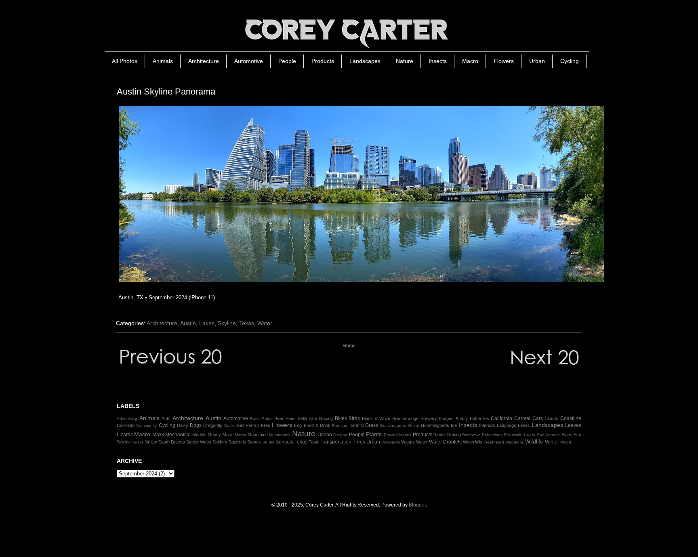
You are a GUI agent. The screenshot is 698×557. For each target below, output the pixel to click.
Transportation (335, 442)
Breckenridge (405, 418)
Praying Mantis (397, 435)
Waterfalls (472, 441)
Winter (552, 442)
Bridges (446, 418)
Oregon (340, 435)
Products (322, 61)
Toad (313, 441)
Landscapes (365, 61)
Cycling (569, 61)
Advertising (127, 418)
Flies (265, 425)
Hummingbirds (435, 425)
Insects (438, 61)
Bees (291, 418)
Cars (537, 418)
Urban (537, 61)
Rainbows (471, 435)
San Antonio (548, 435)
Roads (528, 434)
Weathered (494, 442)
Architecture (203, 61)
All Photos (124, 61)
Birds (354, 418)
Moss (228, 434)
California (501, 418)
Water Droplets (445, 442)
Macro (470, 61)
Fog (298, 425)
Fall (240, 425)
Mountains (258, 434)
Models (199, 434)
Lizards (125, 434)
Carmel (522, 418)
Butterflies (479, 418)
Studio (268, 442)
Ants (166, 418)
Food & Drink (317, 425)
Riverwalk (512, 435)
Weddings (514, 442)
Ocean (324, 434)
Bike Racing (321, 418)
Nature (404, 61)
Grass (371, 425)
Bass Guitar (261, 418)
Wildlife (534, 441)
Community (146, 425)
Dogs (196, 425)
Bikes (341, 418)
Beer (279, 418)
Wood (565, 442)
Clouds (551, 418)
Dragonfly (212, 425)
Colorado (126, 425)
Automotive (248, 61)
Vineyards (390, 442)
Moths (240, 435)
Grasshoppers (393, 425)
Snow (151, 442)
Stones (254, 441)
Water (264, 323)
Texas (246, 323)
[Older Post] (514, 370)
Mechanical (178, 434)
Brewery (428, 418)
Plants (374, 434)
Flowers (504, 61)
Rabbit (439, 435)
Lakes (206, 323)
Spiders (219, 441)
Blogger (417, 505)
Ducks (229, 425)
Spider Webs (198, 441)
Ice (454, 425)
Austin (188, 323)
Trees (359, 442)
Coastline (570, 418)
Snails (137, 442)
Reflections (492, 435)
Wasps (408, 441)
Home (349, 346)
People (287, 61)
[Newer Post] (183, 370)
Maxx (158, 434)
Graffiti (357, 425)
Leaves (573, 425)
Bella (302, 418)
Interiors (487, 425)
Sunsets (284, 442)
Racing (454, 434)
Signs (566, 434)
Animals (163, 61)
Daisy (182, 425)
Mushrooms (279, 435)
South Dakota (171, 441)
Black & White (376, 418)
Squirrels (237, 441)
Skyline (227, 323)
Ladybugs (506, 425)
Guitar (413, 425)
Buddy (462, 418)
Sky (577, 434)
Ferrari (252, 425)
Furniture (340, 425)
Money (214, 434)
